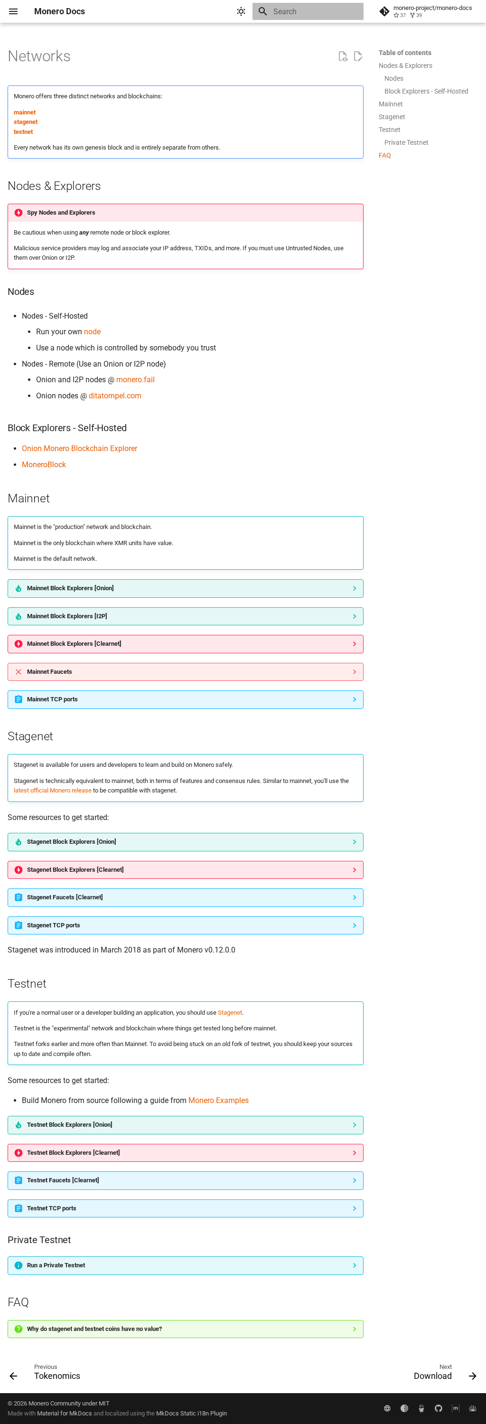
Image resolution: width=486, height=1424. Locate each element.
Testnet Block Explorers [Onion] (69, 1124)
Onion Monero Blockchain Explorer (79, 448)
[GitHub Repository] (438, 1408)
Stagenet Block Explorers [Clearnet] (75, 869)
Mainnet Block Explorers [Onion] (70, 588)
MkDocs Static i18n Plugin (191, 1413)
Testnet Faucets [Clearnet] (63, 1180)
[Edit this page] (358, 56)
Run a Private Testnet (56, 1265)
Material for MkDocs (65, 1413)
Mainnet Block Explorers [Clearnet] (74, 643)
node (92, 331)
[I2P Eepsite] (421, 1408)
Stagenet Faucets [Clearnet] (65, 897)
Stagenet (230, 1012)
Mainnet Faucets (49, 671)
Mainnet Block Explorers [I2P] (67, 616)
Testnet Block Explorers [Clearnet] (73, 1152)
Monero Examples (218, 1100)
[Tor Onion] (404, 1408)
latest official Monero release (53, 790)
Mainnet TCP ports (52, 699)
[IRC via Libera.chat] (472, 1408)
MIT (104, 1403)
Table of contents (405, 53)
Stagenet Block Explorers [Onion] (71, 841)
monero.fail (135, 379)
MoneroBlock (44, 464)
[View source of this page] (342, 56)
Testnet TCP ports (51, 1208)
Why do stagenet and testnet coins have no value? (94, 1328)
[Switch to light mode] (241, 11)
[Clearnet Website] (387, 1408)
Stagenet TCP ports (53, 925)
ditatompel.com (115, 395)
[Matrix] (455, 1408)
